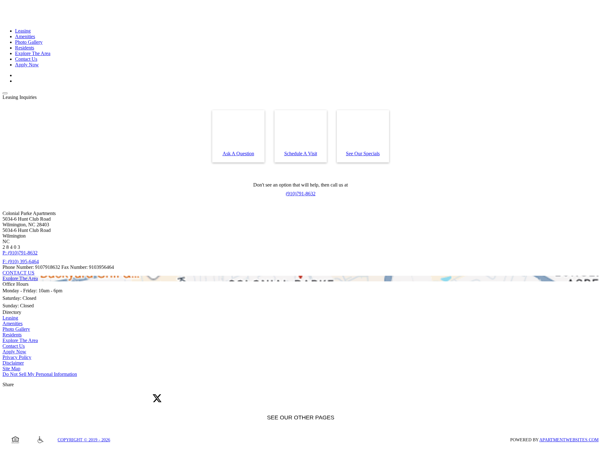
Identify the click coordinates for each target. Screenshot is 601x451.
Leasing (23, 30)
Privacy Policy (17, 357)
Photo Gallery (29, 42)
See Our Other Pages (300, 417)
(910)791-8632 (301, 193)
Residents (24, 47)
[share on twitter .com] (157, 398)
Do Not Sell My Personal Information (40, 374)
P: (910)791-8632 (20, 252)
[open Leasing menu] (5, 93)
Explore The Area (32, 53)
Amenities (25, 36)
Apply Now (27, 64)
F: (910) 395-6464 (21, 261)
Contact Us (26, 59)
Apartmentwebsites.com (568, 440)
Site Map (11, 368)
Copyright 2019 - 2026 (84, 440)
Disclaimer (13, 363)
